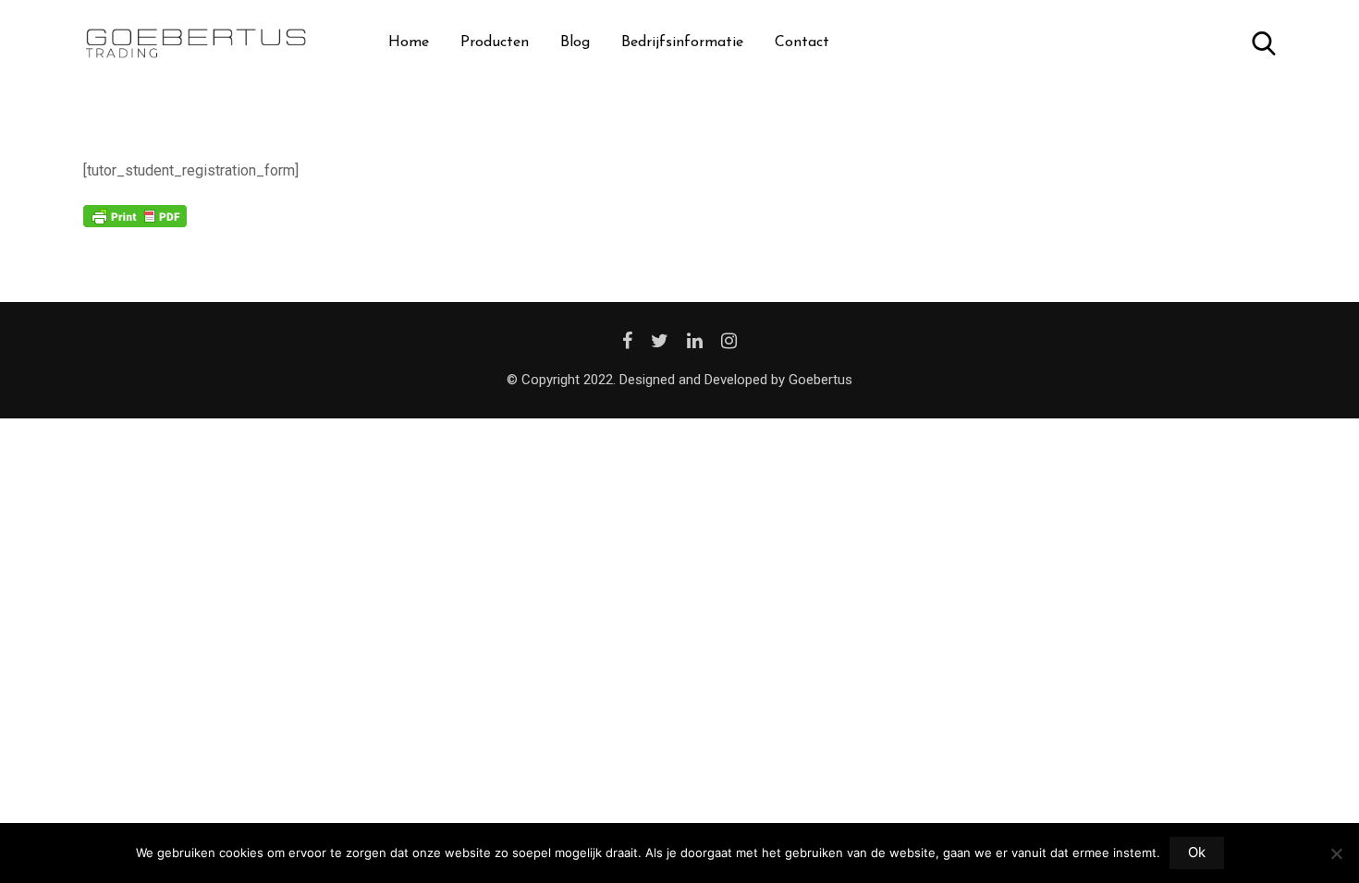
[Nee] (1336, 860)
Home (408, 42)
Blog (575, 42)
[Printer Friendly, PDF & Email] (135, 215)
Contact (802, 42)
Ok (1197, 852)
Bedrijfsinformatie (682, 42)
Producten (494, 42)
